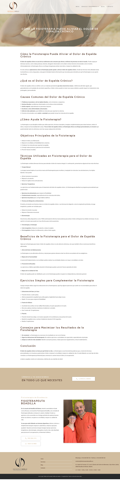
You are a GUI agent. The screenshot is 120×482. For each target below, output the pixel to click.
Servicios (43, 462)
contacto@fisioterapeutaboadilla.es (84, 461)
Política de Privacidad (48, 476)
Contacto (43, 468)
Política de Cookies (56, 476)
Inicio (42, 458)
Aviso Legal (40, 476)
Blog (42, 465)
